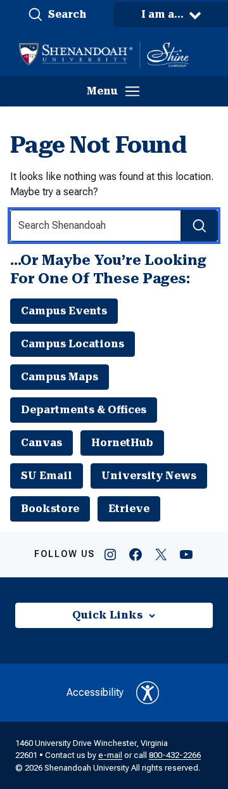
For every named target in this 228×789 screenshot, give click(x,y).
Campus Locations (72, 344)
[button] (57, 14)
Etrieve (128, 509)
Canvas (41, 443)
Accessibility (95, 692)
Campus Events (64, 311)
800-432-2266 (175, 755)
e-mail (110, 755)
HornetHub (122, 443)
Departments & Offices (83, 410)
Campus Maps (59, 377)
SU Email (46, 476)
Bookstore (50, 509)
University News (148, 476)
